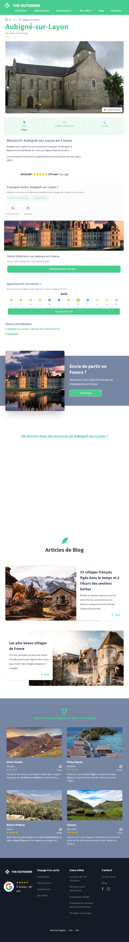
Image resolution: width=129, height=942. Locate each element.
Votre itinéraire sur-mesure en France (33, 256)
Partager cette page (80, 913)
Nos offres (85, 10)
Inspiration (21, 10)
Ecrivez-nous (109, 876)
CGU (71, 930)
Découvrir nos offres (64, 269)
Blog (101, 10)
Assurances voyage (80, 896)
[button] (44, 174)
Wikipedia (12, 333)
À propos (116, 10)
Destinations (42, 10)
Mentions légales (58, 930)
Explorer (86, 393)
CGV (77, 930)
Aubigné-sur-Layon (30, 19)
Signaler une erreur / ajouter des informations (33, 328)
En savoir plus (64, 311)
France (15, 19)
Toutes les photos (114, 109)
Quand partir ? (64, 10)
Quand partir (44, 889)
